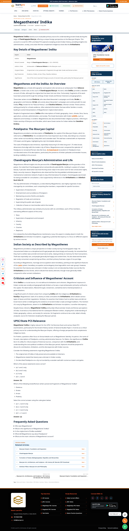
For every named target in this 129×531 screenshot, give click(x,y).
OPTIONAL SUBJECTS (48, 11)
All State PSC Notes (108, 82)
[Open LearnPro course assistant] (124, 514)
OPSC (94, 100)
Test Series (45, 513)
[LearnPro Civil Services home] (18, 500)
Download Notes (79, 6)
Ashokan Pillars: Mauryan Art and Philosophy (101, 222)
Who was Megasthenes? (23, 426)
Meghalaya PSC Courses (49, 505)
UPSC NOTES (25, 11)
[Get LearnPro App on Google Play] (112, 6)
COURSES (61, 11)
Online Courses (54, 6)
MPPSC (105, 109)
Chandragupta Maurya (98, 206)
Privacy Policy (102, 528)
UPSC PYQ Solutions (89, 11)
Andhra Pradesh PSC (108, 105)
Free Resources (74, 11)
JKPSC (94, 109)
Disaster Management (96, 145)
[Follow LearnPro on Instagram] (3, 259)
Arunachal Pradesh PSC (108, 101)
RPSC (105, 112)
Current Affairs (43, 6)
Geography (95, 126)
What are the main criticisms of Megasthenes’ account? (34, 436)
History (94, 123)
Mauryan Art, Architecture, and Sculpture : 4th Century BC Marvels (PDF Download (101, 217)
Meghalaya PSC (96, 92)
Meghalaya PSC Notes (73, 505)
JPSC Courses (46, 502)
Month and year (95, 183)
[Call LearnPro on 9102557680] (124, 520)
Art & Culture (107, 123)
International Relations (107, 134)
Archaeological (52, 150)
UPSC (15, 11)
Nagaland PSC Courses (49, 509)
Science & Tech (96, 134)
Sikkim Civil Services (106, 97)
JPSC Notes (70, 502)
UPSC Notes (97, 82)
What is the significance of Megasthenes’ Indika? (32, 429)
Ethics (105, 141)
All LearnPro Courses (97, 171)
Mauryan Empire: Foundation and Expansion (101, 201)
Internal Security (108, 138)
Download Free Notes (97, 168)
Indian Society (96, 138)
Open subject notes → (97, 226)
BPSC (105, 89)
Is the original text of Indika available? (28, 431)
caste (20, 265)
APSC (94, 112)
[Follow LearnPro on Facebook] (3, 264)
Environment (107, 130)
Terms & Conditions (113, 528)
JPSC (94, 89)
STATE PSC (36, 11)
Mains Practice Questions (106, 11)
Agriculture (106, 145)
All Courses (45, 498)
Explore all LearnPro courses (103, 65)
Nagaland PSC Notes (73, 509)
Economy (95, 130)
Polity (105, 126)
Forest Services (66, 6)
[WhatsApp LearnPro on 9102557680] (124, 526)
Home (34, 6)
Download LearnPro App (103, 244)
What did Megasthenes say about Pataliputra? (31, 434)
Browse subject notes (103, 248)
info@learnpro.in (19, 520)
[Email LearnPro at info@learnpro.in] (3, 269)
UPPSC (94, 116)
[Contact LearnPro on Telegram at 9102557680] (3, 273)
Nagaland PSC (107, 92)
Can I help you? (115, 514)
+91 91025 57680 (123, 1)
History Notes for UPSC (24, 16)
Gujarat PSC (95, 105)
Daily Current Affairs (97, 158)
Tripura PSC (95, 96)
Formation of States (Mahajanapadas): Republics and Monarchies (101, 210)
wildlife (74, 116)
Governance (95, 141)
